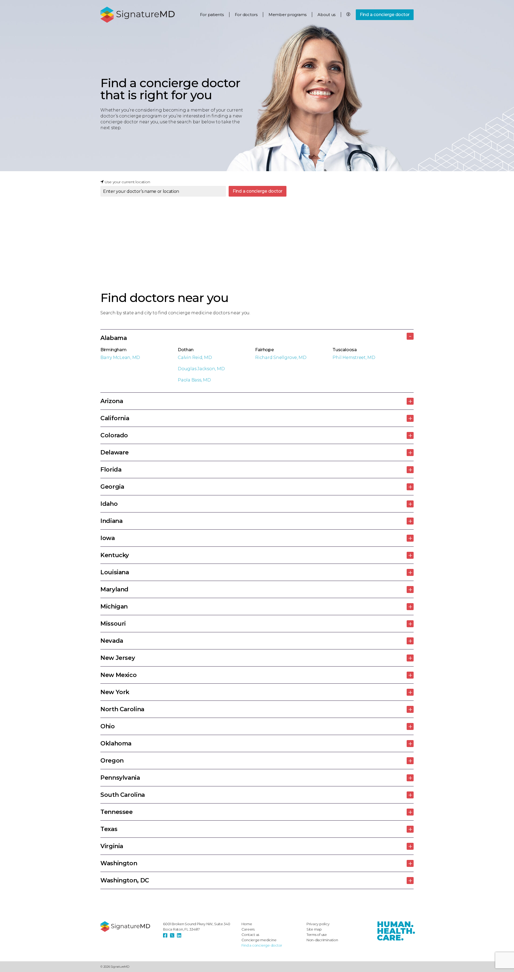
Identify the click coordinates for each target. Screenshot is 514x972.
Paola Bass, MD (194, 379)
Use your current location (127, 181)
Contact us (250, 934)
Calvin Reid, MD (195, 357)
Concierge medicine (259, 940)
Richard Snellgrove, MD (281, 357)
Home (246, 924)
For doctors (246, 14)
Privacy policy (318, 924)
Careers (248, 929)
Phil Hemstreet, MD (353, 357)
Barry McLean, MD (120, 357)
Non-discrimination (322, 940)
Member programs (288, 14)
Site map (314, 929)
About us (326, 14)
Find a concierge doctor (385, 14)
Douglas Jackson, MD (201, 368)
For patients (212, 14)
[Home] (129, 926)
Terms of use (317, 934)
